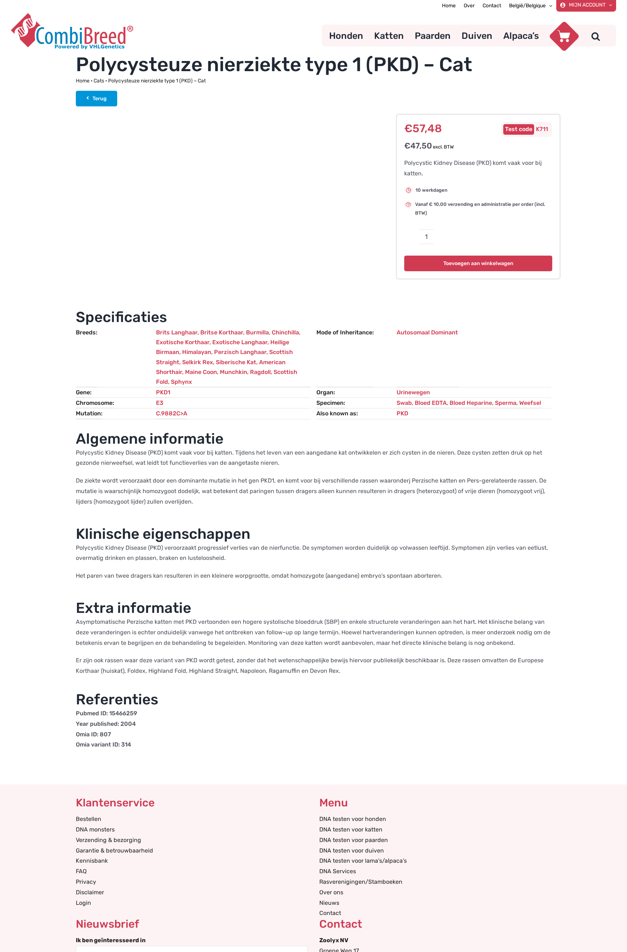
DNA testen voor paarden (353, 840)
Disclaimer (90, 892)
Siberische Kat (236, 362)
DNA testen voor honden (352, 818)
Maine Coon (201, 372)
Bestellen (88, 818)
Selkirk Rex (197, 362)
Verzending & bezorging (108, 840)
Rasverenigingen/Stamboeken (360, 881)
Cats (99, 81)
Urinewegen (413, 392)
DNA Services (337, 871)
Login (83, 902)
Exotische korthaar (182, 342)
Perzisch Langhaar (240, 352)
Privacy (86, 881)
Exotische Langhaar (239, 342)
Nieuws (329, 902)
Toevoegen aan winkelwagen (478, 263)
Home (83, 81)
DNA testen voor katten (350, 829)
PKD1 (163, 392)
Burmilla (257, 332)
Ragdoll (260, 372)
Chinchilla (285, 332)
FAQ (81, 871)
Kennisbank (92, 860)
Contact (330, 913)
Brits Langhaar (176, 332)
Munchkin (233, 372)
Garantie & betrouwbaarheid (114, 850)
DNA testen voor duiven (351, 850)
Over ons (331, 892)
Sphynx (181, 381)
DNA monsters (95, 829)
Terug (100, 98)
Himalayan (196, 352)
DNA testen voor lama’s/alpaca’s (363, 860)
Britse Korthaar (221, 332)
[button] (595, 35)
